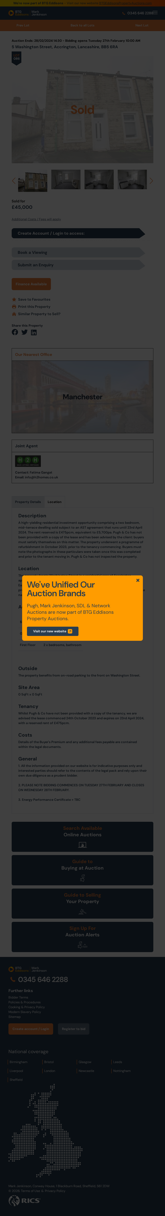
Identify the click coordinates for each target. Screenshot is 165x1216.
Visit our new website (49, 631)
